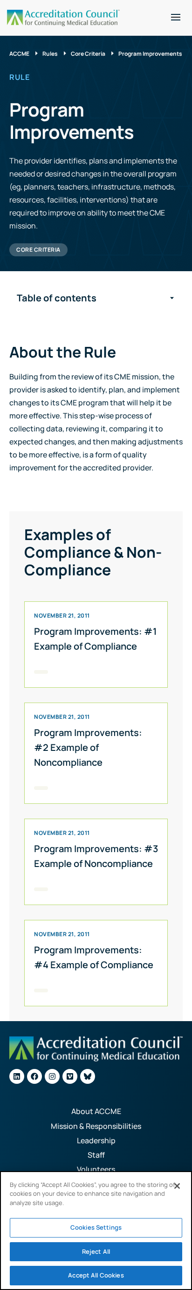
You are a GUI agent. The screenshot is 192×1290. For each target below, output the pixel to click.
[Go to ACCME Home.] (63, 17)
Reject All (96, 1251)
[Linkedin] (16, 1076)
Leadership (96, 1140)
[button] (175, 17)
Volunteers (96, 1169)
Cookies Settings (96, 1227)
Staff (96, 1155)
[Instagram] (52, 1076)
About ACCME (96, 1111)
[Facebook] (34, 1076)
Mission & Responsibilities (96, 1126)
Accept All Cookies (95, 1275)
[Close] (177, 1186)
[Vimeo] (69, 1076)
